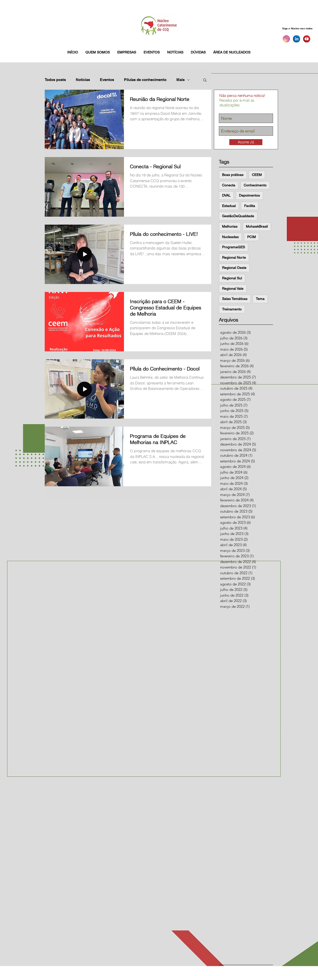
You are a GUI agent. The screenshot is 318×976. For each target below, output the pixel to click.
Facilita (249, 206)
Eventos (107, 80)
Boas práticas (232, 175)
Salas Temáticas (234, 299)
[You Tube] (307, 39)
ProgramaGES (233, 247)
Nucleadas (230, 237)
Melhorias (230, 226)
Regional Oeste (234, 268)
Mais (180, 80)
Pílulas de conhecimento (145, 80)
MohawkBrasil (257, 226)
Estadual (229, 206)
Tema (260, 299)
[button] (98, 52)
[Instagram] (286, 39)
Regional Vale (232, 288)
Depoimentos (249, 195)
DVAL (226, 195)
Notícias (83, 80)
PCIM (251, 237)
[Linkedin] (296, 39)
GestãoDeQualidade (238, 216)
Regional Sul (232, 278)
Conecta (228, 185)
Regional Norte (234, 257)
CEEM (257, 175)
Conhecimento (255, 185)
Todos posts (55, 80)
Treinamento (232, 309)
